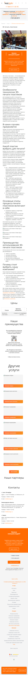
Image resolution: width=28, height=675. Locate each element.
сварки (23, 14)
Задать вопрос (14, 69)
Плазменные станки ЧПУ (14, 638)
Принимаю (22, 670)
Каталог (14, 628)
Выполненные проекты (14, 600)
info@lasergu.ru (9, 499)
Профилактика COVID (14, 606)
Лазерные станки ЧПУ (14, 632)
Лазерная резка (14, 613)
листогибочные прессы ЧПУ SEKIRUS (15, 12)
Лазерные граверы (14, 636)
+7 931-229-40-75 (15, 558)
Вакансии (14, 592)
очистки (14, 16)
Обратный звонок (14, 562)
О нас (14, 585)
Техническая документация (14, 604)
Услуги (14, 611)
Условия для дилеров (14, 596)
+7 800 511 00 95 (12, 7)
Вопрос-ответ (14, 598)
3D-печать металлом (14, 623)
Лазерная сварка (14, 619)
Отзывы (14, 602)
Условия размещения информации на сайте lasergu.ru (15, 582)
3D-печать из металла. (10, 298)
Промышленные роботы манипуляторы (14, 640)
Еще (14, 644)
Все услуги (14, 471)
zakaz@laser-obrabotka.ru (9, 292)
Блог (14, 590)
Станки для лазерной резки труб (14, 642)
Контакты (14, 588)
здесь (14, 671)
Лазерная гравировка (14, 615)
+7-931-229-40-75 (15, 18)
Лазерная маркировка (14, 617)
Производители (14, 594)
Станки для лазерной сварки (14, 634)
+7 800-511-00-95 (15, 555)
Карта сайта (15, 579)
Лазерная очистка (14, 621)
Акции (14, 608)
